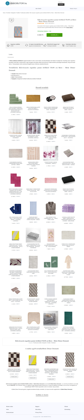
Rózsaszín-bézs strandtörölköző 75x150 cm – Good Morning (50, 245)
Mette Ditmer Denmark (54, 27)
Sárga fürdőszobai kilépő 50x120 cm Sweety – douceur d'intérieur (33, 108)
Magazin (37, 406)
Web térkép (38, 8)
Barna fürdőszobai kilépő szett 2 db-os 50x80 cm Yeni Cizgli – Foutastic (16, 300)
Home (4, 12)
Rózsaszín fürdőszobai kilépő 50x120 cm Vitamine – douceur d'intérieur (51, 190)
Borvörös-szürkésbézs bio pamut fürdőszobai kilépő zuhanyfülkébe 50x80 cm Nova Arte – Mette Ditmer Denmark (16, 273)
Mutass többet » (69, 27)
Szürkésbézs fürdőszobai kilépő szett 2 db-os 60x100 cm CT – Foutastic (68, 136)
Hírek (7, 409)
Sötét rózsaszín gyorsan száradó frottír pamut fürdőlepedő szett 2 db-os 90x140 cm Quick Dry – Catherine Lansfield (15, 192)
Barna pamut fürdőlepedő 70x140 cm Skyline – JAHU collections (33, 190)
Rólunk (66, 406)
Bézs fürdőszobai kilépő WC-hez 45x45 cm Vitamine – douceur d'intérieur (33, 328)
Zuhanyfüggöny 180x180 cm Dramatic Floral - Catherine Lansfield (33, 136)
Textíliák (18, 12)
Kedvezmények (9, 412)
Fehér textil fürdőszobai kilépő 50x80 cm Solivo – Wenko (68, 245)
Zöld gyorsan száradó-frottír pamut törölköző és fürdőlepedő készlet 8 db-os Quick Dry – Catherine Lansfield (15, 110)
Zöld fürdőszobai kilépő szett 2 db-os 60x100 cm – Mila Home (50, 272)
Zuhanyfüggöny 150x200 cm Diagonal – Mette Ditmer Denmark (33, 300)
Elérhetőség (67, 409)
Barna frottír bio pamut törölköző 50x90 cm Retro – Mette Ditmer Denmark (14, 370)
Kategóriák (13, 12)
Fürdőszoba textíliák (24, 12)
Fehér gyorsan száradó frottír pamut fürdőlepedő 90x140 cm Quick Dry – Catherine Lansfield (50, 301)
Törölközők (53, 342)
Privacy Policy (73, 8)
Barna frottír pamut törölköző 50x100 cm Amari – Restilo (68, 108)
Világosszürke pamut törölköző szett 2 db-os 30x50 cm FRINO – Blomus (68, 163)
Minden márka (9, 406)
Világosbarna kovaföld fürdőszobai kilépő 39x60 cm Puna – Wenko (15, 163)
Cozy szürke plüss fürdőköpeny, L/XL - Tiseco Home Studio (51, 218)
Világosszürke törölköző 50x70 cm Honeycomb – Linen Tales (51, 328)
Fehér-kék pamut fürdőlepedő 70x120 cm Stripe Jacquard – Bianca (33, 218)
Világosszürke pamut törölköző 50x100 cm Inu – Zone (33, 272)
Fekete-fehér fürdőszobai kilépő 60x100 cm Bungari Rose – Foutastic (51, 108)
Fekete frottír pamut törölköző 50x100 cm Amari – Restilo (68, 190)
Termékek (8, 12)
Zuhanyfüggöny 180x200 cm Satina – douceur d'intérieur (15, 136)
